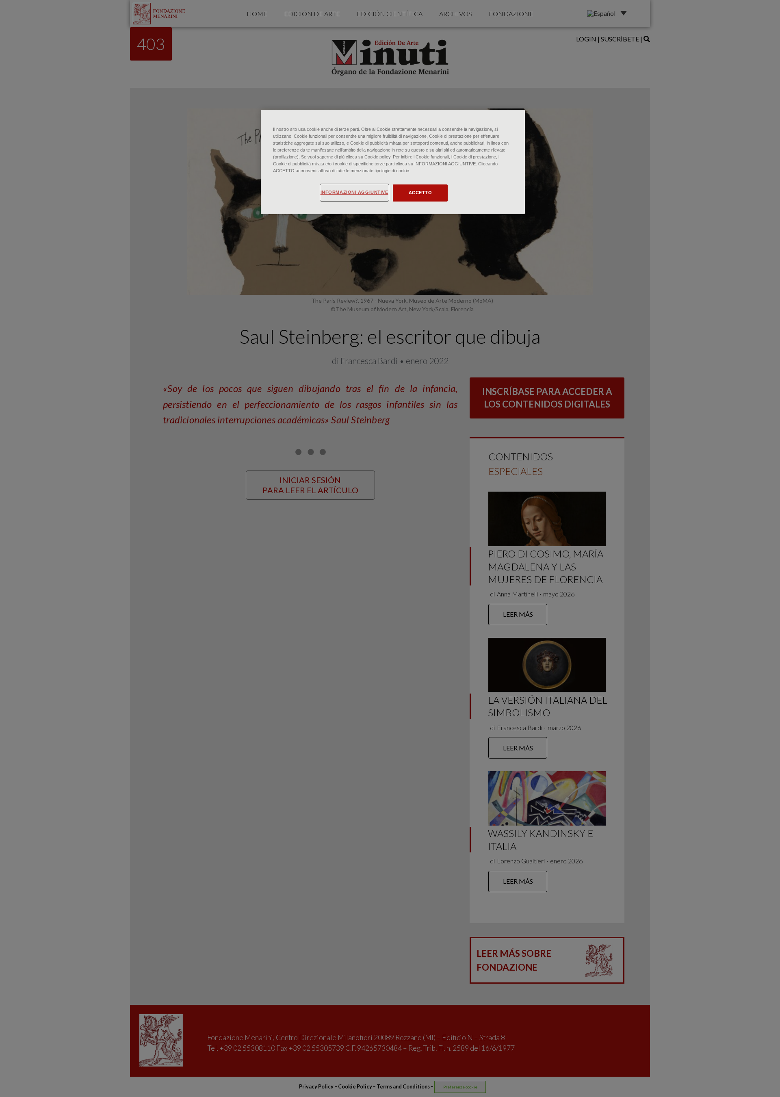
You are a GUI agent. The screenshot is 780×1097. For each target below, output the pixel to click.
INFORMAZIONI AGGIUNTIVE (354, 192)
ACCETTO (420, 192)
